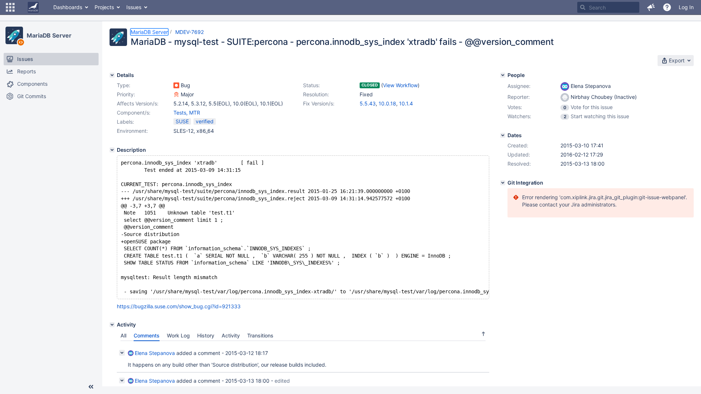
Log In (686, 7)
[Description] (112, 149)
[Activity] (112, 324)
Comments (147, 335)
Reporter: (518, 97)
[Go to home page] (33, 7)
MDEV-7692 (189, 32)
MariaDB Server (49, 35)
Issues (133, 7)
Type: (123, 85)
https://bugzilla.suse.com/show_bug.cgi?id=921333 (179, 306)
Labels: (125, 122)
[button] (10, 7)
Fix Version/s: (318, 103)
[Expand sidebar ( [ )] (91, 386)
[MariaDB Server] (14, 35)
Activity (231, 335)
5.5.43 (368, 103)
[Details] (112, 75)
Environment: (132, 131)
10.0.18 (387, 103)
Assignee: (518, 86)
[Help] (667, 7)
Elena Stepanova (155, 353)
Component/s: (133, 112)
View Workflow (400, 85)
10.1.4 (406, 103)
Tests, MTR (186, 112)
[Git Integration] (502, 182)
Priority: (126, 94)
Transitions (260, 335)
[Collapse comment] (122, 353)
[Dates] (502, 135)
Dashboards (67, 7)
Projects (104, 7)
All (123, 335)
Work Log (178, 335)
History (205, 335)
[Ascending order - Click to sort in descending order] (483, 333)
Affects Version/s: (137, 103)
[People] (502, 75)
